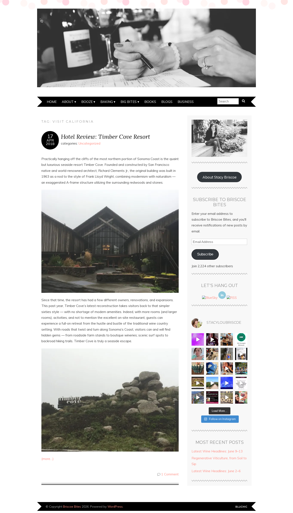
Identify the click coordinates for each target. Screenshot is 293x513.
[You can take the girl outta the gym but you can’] (241, 368)
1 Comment (170, 474)
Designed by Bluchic (241, 507)
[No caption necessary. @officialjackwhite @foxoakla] (227, 383)
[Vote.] (227, 354)
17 (50, 136)
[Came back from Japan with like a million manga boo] (198, 368)
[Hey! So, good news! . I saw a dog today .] (212, 354)
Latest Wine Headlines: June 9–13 (217, 451)
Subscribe (205, 254)
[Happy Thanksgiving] (227, 339)
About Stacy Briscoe (219, 177)
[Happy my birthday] (227, 368)
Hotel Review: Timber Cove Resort (105, 136)
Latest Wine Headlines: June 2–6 (216, 471)
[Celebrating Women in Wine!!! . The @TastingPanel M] (198, 397)
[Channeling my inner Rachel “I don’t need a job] (212, 368)
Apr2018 (50, 142)
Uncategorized (89, 143)
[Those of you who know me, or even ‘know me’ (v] (198, 383)
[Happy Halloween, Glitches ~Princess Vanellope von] (198, 354)
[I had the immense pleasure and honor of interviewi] (241, 383)
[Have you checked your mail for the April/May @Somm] (227, 397)
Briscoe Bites (72, 506)
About (68, 102)
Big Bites (129, 102)
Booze (87, 102)
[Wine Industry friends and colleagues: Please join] (212, 397)
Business (186, 102)
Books (150, 102)
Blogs (166, 102)
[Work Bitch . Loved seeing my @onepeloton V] (198, 339)
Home (52, 102)
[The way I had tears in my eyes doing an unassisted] (241, 339)
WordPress (115, 506)
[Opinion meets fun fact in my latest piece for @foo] (241, 354)
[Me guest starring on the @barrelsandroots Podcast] (212, 339)
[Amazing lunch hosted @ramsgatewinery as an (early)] (212, 383)
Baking (106, 102)
